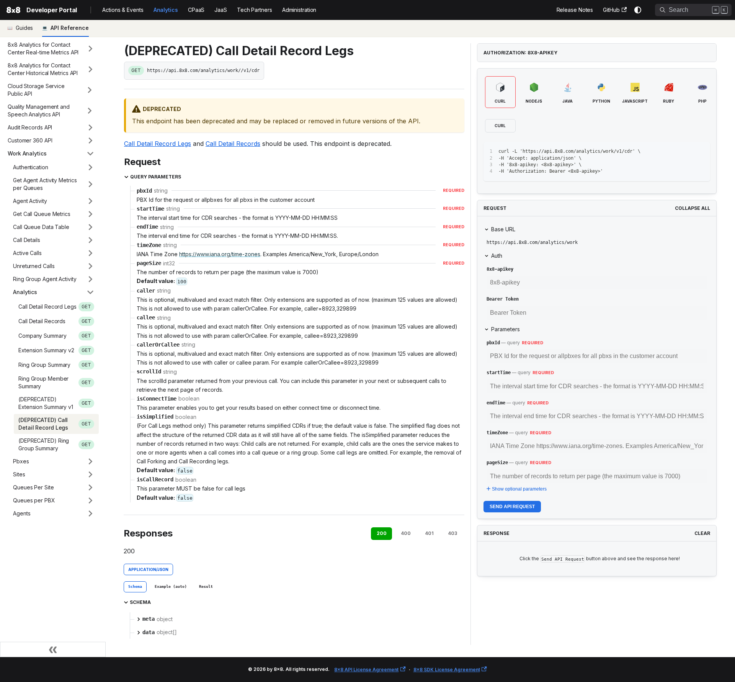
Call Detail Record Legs (157, 143)
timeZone (497, 432)
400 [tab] (406, 533)
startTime (499, 372)
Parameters (505, 329)
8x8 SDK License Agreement (446, 669)
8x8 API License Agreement (366, 669)
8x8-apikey (500, 269)
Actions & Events (122, 10)
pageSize (497, 462)
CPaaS (196, 10)
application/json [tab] (148, 569)
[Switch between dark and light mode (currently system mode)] (638, 10)
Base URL (503, 229)
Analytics (166, 10)
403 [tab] (452, 533)
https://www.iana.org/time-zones (219, 254)
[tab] (135, 587)
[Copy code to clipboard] (687, 151)
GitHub (611, 10)
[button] (51, 49)
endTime (496, 403)
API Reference (70, 28)
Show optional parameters (519, 489)
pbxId (493, 342)
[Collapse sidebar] (53, 649)
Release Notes (575, 10)
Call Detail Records (233, 143)
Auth (496, 255)
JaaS (220, 10)
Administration (299, 10)
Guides (24, 28)
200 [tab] (382, 533)
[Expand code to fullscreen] (700, 151)
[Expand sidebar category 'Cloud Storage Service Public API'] (89, 90)
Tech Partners (254, 10)
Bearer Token (503, 299)
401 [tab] (429, 533)
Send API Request (512, 506)
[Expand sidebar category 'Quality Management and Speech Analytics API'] (89, 111)
